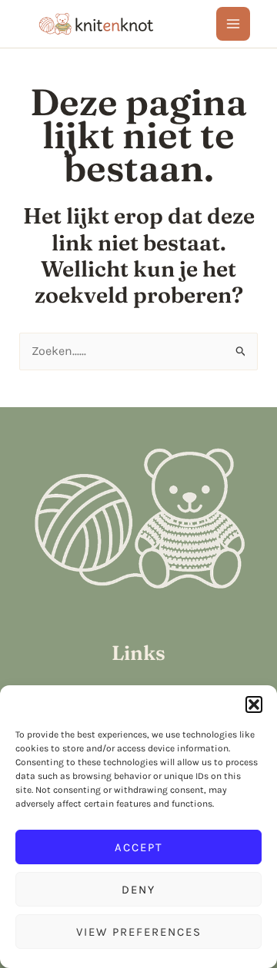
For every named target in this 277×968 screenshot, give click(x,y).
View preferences (139, 932)
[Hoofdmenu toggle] (233, 24)
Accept (139, 847)
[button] (254, 704)
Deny (138, 890)
